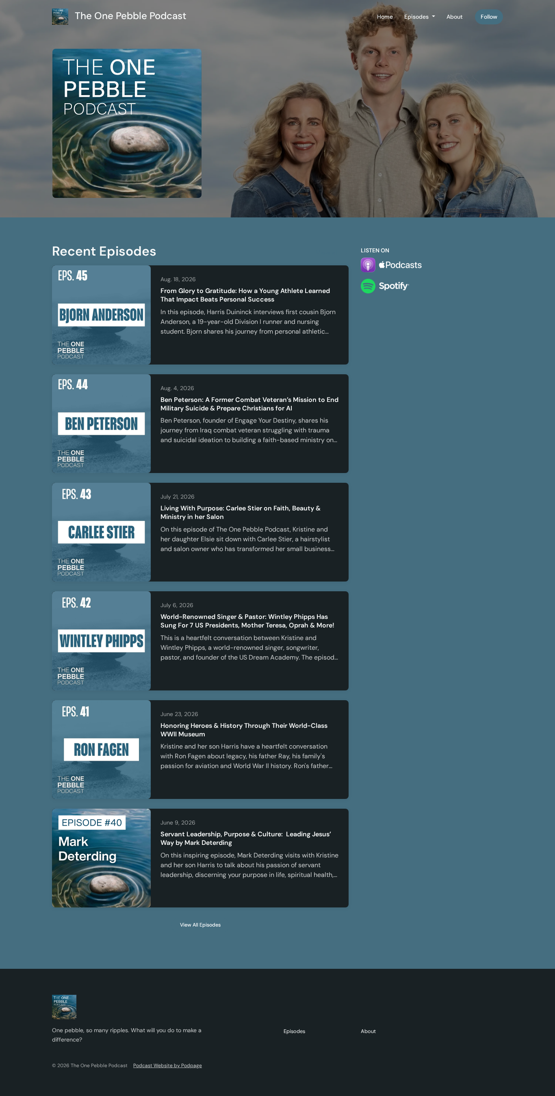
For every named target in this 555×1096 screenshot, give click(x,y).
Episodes (417, 16)
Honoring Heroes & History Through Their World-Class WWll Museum (243, 729)
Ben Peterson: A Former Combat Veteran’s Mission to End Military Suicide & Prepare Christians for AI (249, 403)
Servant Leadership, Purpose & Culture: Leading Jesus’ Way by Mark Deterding (245, 838)
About (455, 16)
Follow (489, 16)
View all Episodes (200, 925)
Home (385, 16)
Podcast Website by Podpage (167, 1065)
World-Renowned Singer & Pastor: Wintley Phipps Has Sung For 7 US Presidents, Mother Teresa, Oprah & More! (247, 620)
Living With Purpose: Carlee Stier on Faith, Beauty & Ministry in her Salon (240, 512)
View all (328, 252)
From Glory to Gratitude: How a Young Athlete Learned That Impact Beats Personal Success (245, 295)
